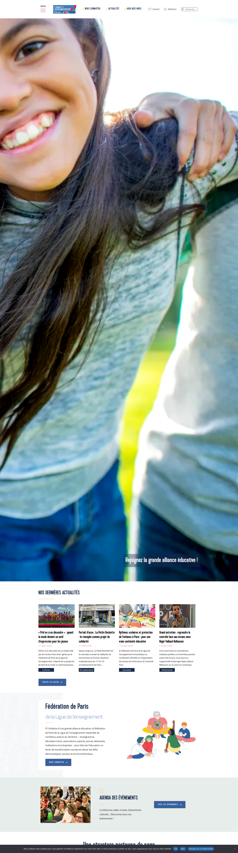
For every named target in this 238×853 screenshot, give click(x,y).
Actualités (113, 8)
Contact (156, 9)
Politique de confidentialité (201, 849)
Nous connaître (92, 8)
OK (175, 849)
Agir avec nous (134, 8)
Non (183, 849)
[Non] (234, 848)
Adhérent (172, 9)
